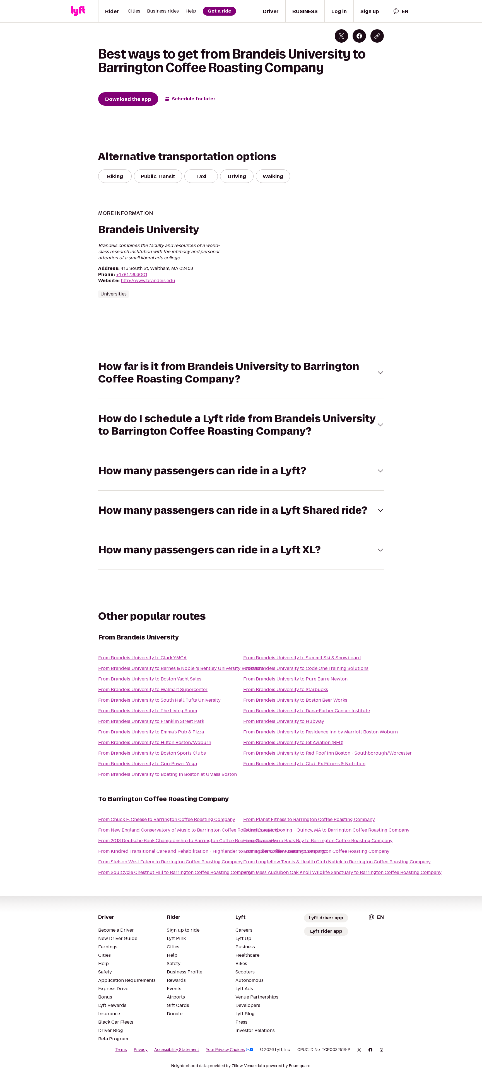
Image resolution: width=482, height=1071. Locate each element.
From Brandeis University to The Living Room (147, 710)
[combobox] (400, 11)
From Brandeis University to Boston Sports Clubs (152, 753)
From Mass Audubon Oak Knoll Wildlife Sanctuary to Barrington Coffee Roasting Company (342, 872)
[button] (241, 372)
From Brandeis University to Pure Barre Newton (295, 679)
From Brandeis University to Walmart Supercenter (153, 689)
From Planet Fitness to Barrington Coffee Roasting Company (309, 819)
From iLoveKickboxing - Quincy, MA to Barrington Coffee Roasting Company (326, 830)
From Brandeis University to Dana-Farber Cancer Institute (306, 710)
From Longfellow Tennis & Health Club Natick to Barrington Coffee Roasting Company (337, 862)
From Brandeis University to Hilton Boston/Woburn (154, 742)
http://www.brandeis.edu (148, 280)
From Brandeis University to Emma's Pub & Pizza (151, 732)
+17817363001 (131, 274)
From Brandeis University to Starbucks (285, 689)
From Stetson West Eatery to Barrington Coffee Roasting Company (170, 862)
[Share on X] (341, 36)
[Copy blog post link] (377, 36)
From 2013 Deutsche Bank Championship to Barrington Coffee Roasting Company (187, 840)
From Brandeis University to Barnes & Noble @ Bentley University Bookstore (181, 668)
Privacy (141, 1049)
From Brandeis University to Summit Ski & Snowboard (302, 658)
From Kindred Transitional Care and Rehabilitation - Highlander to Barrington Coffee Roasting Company (212, 851)
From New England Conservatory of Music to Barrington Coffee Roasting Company (188, 830)
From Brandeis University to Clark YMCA (142, 658)
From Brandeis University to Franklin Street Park (151, 721)
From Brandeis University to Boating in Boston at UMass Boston (167, 774)
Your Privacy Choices (225, 1049)
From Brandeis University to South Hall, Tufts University (159, 700)
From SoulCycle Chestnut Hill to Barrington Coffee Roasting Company (175, 872)
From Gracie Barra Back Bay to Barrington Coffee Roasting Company (317, 840)
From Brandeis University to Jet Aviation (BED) (293, 742)
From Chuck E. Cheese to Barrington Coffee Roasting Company (166, 819)
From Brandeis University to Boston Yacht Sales (149, 679)
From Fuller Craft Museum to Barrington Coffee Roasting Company (316, 851)
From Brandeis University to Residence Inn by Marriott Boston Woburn (320, 732)
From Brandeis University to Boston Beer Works (295, 700)
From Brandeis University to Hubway (283, 721)
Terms (121, 1049)
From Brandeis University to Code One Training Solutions (305, 668)
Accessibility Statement (176, 1049)
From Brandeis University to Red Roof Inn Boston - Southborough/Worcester (327, 753)
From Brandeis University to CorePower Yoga (147, 763)
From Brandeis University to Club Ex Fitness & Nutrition (304, 763)
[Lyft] (78, 11)
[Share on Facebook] (359, 36)
